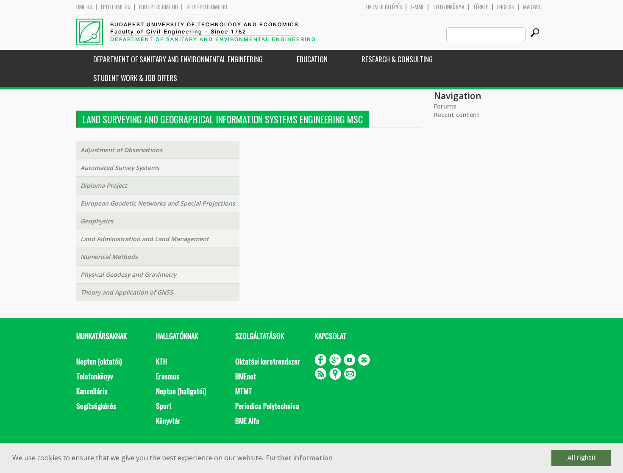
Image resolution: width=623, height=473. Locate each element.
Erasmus (167, 376)
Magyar (531, 7)
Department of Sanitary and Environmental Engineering (178, 59)
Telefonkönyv (448, 7)
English (506, 7)
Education (312, 59)
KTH (161, 361)
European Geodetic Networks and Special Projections (158, 203)
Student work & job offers (135, 77)
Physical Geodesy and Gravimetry (128, 274)
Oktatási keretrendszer (267, 361)
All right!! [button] (581, 458)
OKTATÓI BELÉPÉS (384, 7)
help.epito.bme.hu (206, 7)
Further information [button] (299, 457)
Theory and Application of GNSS (127, 292)
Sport (164, 406)
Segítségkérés (96, 406)
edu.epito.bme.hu (158, 7)
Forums (445, 106)
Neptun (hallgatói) (181, 391)
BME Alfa (247, 420)
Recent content (457, 115)
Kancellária (92, 391)
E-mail (417, 7)
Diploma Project (104, 185)
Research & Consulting (397, 59)
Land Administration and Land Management (145, 239)
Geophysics (97, 221)
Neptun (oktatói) (99, 361)
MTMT (243, 391)
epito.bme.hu (116, 7)
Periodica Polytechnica (267, 406)
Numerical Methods (109, 257)
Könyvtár (168, 420)
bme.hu (84, 7)
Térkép (481, 7)
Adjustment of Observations (121, 150)
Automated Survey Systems (120, 168)
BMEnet (245, 376)
